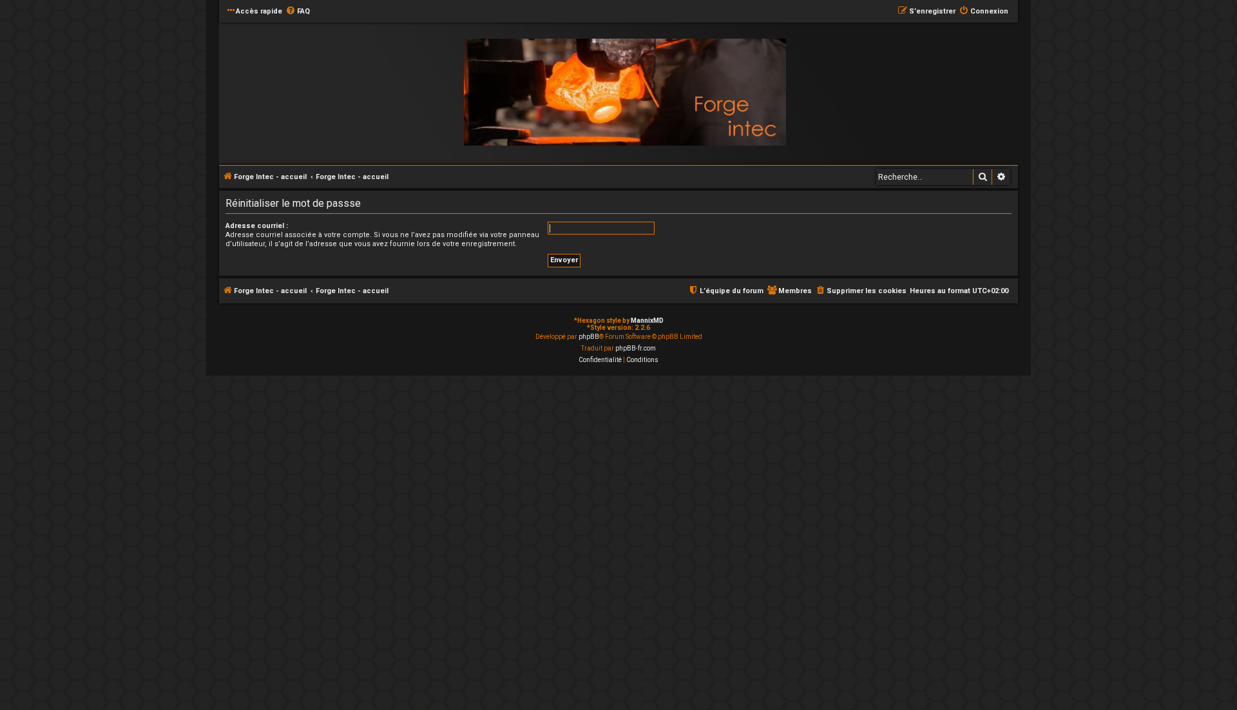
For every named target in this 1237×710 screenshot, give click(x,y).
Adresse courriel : (256, 226)
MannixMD (647, 320)
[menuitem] (297, 11)
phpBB (589, 336)
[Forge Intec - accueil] (624, 92)
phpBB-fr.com (635, 348)
